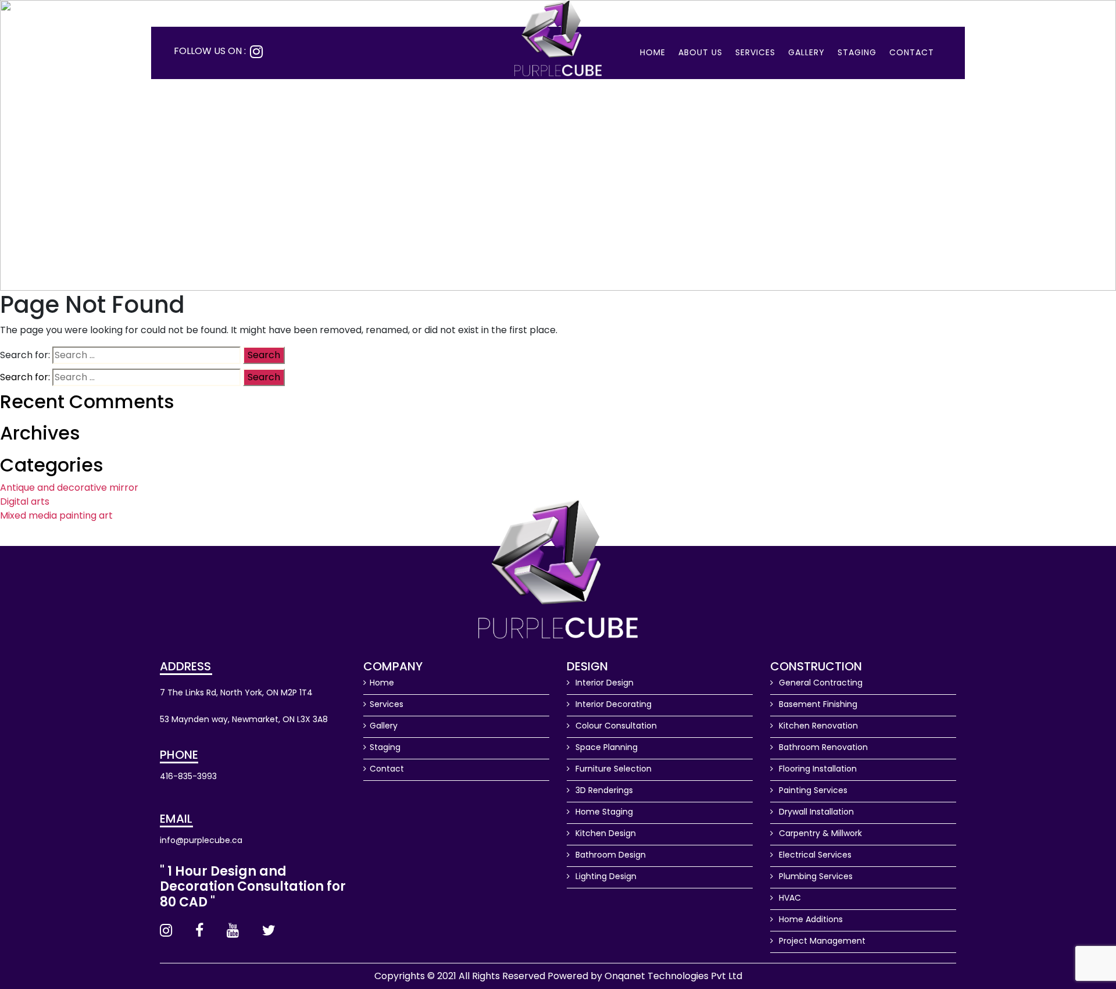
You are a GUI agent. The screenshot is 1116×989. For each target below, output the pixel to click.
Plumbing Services (815, 876)
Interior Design (603, 682)
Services (755, 52)
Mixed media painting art (56, 515)
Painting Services (812, 790)
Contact (911, 52)
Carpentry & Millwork (819, 833)
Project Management (821, 941)
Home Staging (603, 811)
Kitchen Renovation (817, 725)
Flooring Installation (817, 768)
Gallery (806, 52)
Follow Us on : (210, 51)
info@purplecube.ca (201, 840)
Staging (857, 52)
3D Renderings (603, 790)
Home (653, 52)
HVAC (789, 898)
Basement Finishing (817, 704)
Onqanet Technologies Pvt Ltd (673, 976)
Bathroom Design (609, 855)
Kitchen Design (604, 833)
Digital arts (24, 501)
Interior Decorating (612, 704)
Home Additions (810, 919)
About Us (700, 52)
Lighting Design (604, 876)
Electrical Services (814, 855)
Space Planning (605, 747)
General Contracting (820, 682)
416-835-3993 (188, 776)
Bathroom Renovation (822, 747)
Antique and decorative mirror (69, 487)
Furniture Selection (612, 768)
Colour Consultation (615, 725)
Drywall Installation (815, 811)
